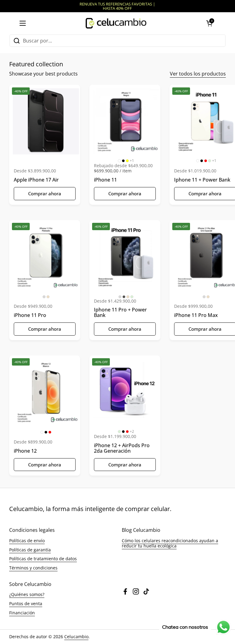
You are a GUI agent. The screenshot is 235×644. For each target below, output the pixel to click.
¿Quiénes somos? (26, 594)
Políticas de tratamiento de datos (43, 558)
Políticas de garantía (30, 550)
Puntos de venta (25, 603)
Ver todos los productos (198, 73)
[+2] (126, 392)
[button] (209, 23)
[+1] (126, 121)
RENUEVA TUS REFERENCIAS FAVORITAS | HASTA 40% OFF (117, 6)
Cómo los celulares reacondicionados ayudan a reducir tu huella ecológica (170, 543)
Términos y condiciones (33, 568)
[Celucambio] (116, 23)
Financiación (22, 613)
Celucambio (76, 636)
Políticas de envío (27, 540)
